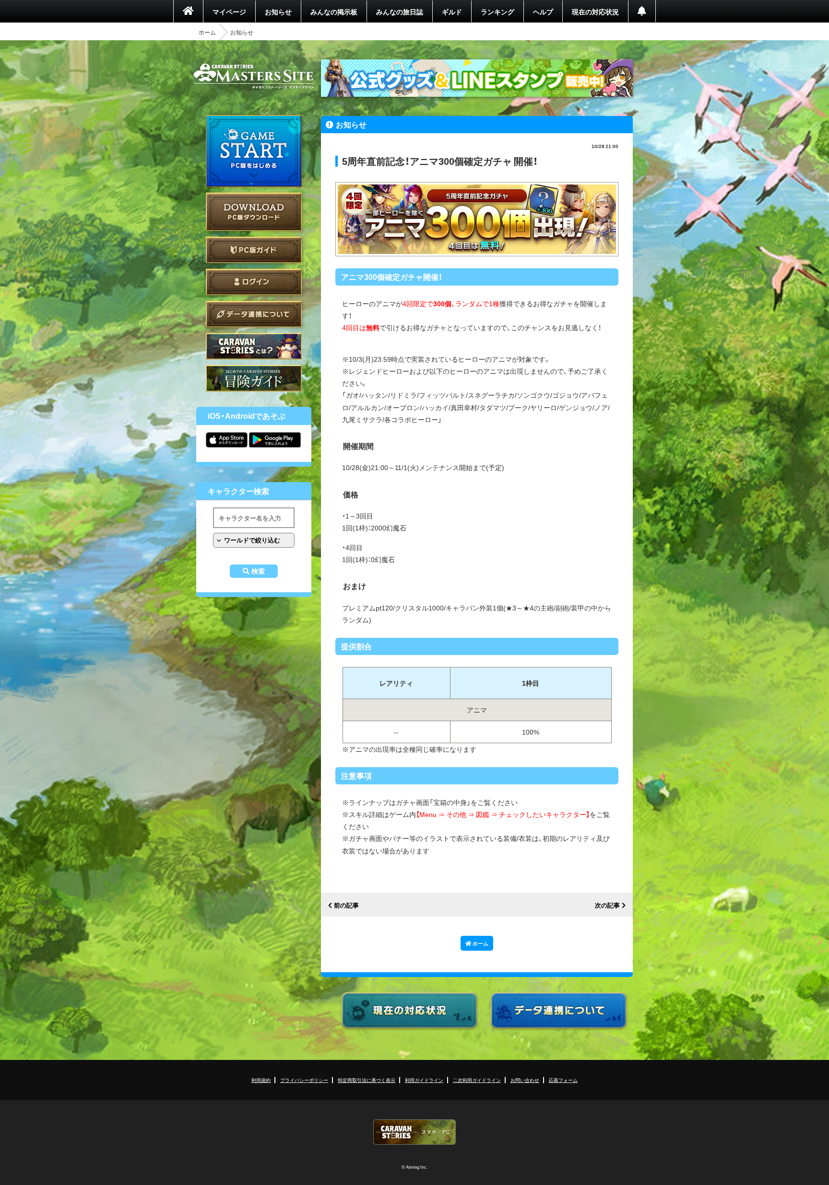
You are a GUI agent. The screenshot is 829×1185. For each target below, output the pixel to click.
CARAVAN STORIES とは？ (254, 346)
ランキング (497, 11)
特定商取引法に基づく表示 (366, 1079)
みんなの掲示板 (333, 11)
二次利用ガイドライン (477, 1079)
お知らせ (278, 11)
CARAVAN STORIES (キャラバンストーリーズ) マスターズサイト (253, 76)
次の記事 (607, 905)
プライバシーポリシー (304, 1079)
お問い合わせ (524, 1079)
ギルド (452, 11)
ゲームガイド (254, 378)
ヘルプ (543, 11)
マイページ (229, 11)
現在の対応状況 (595, 11)
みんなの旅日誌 (399, 11)
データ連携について (254, 314)
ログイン (254, 282)
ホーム (207, 32)
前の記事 (346, 905)
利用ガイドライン (424, 1079)
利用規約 (261, 1079)
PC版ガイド (254, 250)
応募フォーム (563, 1079)
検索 (258, 571)
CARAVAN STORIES (414, 1132)
